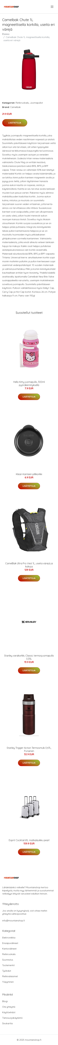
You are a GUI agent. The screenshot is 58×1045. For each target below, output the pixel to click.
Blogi (5, 1001)
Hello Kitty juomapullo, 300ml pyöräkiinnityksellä (29, 383)
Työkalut (6, 970)
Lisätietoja (14, 122)
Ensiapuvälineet (10, 943)
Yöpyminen (8, 981)
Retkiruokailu (22, 102)
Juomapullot (36, 102)
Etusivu (5, 34)
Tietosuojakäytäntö (12, 1017)
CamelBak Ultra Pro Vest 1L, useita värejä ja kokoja (29, 565)
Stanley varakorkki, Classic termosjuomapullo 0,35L (29, 657)
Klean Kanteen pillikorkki (29, 474)
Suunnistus (7, 959)
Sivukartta (7, 1023)
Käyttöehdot (8, 1012)
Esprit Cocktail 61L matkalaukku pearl (29, 840)
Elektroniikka (8, 937)
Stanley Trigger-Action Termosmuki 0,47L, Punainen (29, 749)
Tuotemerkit (8, 965)
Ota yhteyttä (8, 1006)
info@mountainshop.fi (13, 920)
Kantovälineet (9, 948)
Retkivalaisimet (10, 976)
